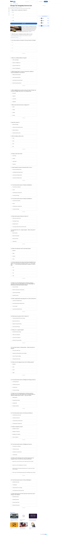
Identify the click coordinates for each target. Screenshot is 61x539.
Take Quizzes (40, 1)
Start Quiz (24, 23)
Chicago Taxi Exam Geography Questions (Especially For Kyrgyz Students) (14, 520)
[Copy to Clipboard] (9, 13)
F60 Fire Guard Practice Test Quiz (14, 528)
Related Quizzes (12, 512)
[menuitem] (41, 1)
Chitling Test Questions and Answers (32, 528)
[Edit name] (44, 25)
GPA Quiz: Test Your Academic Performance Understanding (32, 520)
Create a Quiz (45, 1)
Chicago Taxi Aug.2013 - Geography (22, 520)
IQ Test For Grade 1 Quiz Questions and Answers (22, 528)
